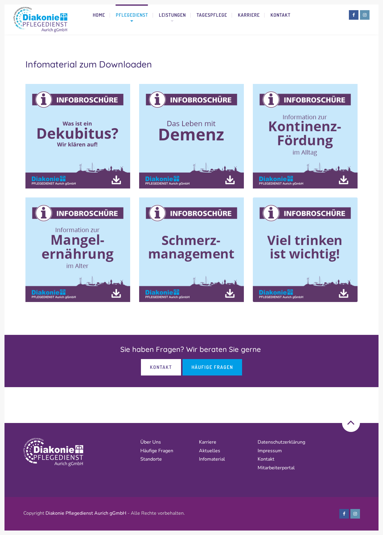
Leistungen (172, 15)
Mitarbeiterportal (276, 468)
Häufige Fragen (212, 367)
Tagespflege (212, 15)
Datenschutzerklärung (282, 442)
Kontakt (280, 15)
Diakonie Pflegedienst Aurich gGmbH (85, 513)
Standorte (151, 459)
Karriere (249, 15)
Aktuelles (209, 450)
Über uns (150, 442)
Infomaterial (212, 459)
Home (99, 15)
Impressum (270, 450)
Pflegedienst (132, 15)
